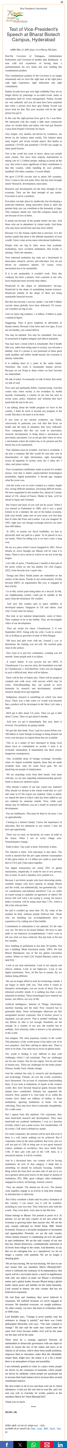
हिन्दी (46, 1428)
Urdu (40, 1428)
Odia (33, 1428)
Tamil (52, 1428)
